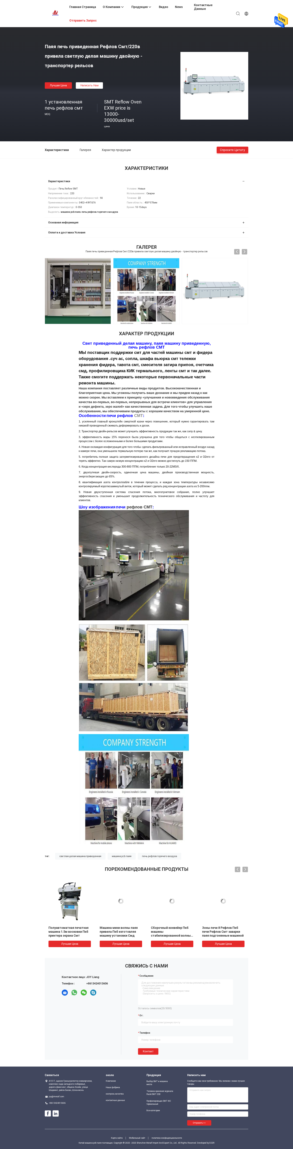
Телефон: (145, 1032)
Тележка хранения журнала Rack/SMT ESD (159, 1092)
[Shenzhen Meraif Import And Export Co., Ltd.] (55, 13)
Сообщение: (146, 975)
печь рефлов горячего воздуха (159, 856)
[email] (65, 993)
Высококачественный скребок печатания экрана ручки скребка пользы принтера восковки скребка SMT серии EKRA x (68, 935)
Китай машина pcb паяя (90, 1143)
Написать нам (89, 85)
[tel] (103, 993)
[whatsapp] (74, 993)
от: (141, 1015)
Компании (111, 1081)
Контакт (148, 1051)
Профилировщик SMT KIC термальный (158, 1102)
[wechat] (84, 993)
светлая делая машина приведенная (80, 856)
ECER (211, 1143)
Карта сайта (117, 1138)
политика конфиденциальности (167, 1138)
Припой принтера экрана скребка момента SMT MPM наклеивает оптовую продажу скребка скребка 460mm (222, 935)
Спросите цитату (232, 149)
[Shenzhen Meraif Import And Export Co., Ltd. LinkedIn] (56, 1113)
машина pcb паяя (121, 856)
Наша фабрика (113, 1087)
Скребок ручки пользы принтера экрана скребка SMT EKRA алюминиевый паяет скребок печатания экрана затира (170, 935)
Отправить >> (199, 1123)
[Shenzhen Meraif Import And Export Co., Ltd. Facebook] (48, 1113)
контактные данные (115, 1100)
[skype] (93, 993)
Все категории (153, 1110)
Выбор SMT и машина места (157, 1083)
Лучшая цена (58, 85)
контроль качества (115, 1094)
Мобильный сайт (137, 1138)
